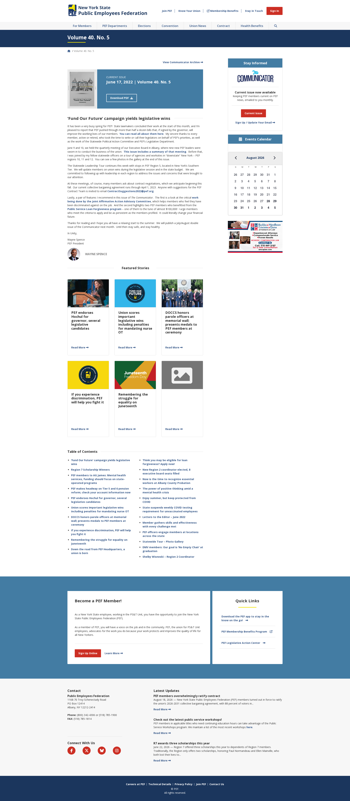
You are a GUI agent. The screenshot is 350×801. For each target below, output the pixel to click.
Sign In (274, 11)
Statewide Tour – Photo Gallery (163, 541)
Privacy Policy (183, 784)
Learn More (112, 653)
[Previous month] (236, 158)
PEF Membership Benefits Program (244, 631)
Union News (197, 26)
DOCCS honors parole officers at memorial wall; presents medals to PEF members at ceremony (98, 520)
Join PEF (167, 11)
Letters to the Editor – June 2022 (164, 517)
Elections (144, 26)
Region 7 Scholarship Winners (90, 469)
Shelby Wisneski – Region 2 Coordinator (168, 556)
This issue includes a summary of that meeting (155, 151)
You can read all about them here (142, 134)
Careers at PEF (135, 784)
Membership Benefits (223, 11)
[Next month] (275, 158)
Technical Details (159, 784)
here (249, 727)
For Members (82, 26)
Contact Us (216, 784)
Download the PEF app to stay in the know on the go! (245, 618)
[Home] (69, 51)
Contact (74, 690)
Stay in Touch (254, 11)
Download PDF (119, 98)
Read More (78, 347)
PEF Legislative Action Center (240, 643)
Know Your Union (189, 11)
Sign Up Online (87, 653)
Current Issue (253, 113)
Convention (170, 26)
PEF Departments (114, 26)
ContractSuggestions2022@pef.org (130, 191)
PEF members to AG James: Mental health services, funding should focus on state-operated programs (98, 479)
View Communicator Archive (181, 62)
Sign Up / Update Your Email (253, 122)
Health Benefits (252, 26)
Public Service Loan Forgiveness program (94, 209)
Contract (223, 26)
